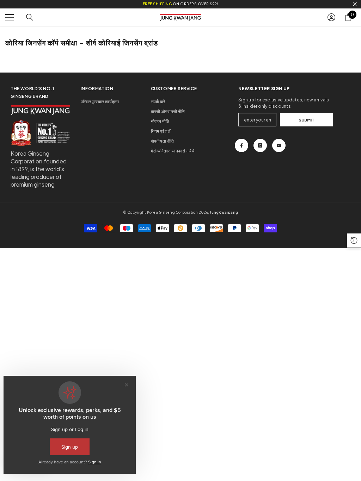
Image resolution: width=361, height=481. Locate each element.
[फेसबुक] (241, 145)
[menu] (9, 17)
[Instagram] (260, 145)
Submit (306, 119)
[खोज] (29, 17)
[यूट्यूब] (279, 145)
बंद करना (354, 4)
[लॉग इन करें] (331, 17)
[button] (354, 240)
